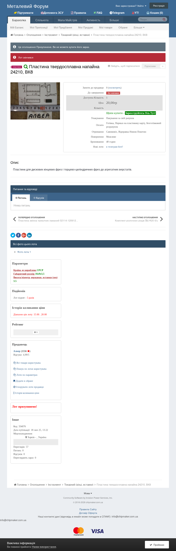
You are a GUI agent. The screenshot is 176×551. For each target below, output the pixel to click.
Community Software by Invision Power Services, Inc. (88, 497)
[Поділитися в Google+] (23, 235)
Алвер (17, 351)
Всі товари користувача (28, 363)
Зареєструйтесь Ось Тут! (140, 113)
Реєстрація (158, 5)
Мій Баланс (17, 27)
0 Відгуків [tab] (39, 197)
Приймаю (158, 544)
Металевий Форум (27, 5)
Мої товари (105, 27)
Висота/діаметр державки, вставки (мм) (35, 277)
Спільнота (41, 20)
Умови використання (44, 546)
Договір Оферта (88, 512)
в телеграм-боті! (114, 146)
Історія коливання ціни (26, 393)
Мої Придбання (63, 27)
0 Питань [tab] (21, 197)
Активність (93, 20)
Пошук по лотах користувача (31, 369)
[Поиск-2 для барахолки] (164, 19)
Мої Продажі (85, 27)
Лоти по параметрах (26, 375)
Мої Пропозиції (39, 27)
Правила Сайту (88, 509)
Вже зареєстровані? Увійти (130, 5)
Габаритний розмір (24, 274)
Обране (123, 27)
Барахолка (19, 20)
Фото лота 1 (24, 251)
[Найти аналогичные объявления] (26, 66)
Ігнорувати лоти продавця (29, 387)
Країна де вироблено (25, 270)
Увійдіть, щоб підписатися (125, 65)
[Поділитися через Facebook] (18, 235)
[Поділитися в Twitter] (12, 235)
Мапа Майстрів (67, 20)
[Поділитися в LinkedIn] (29, 235)
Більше (138, 27)
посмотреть (115, 87)
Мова (87, 493)
